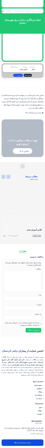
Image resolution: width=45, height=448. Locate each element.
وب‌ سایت (38, 314)
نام (39, 295)
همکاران (39, 388)
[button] (8, 177)
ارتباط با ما (38, 395)
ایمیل (39, 304)
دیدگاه (38, 269)
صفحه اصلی (38, 385)
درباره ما (39, 398)
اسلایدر (8, 11)
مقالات (40, 411)
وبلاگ (40, 392)
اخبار (33, 69)
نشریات (39, 414)
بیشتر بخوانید (37, 236)
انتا (15, 442)
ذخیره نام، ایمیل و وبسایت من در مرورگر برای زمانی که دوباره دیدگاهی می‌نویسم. (22, 324)
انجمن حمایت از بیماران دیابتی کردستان (27, 11)
